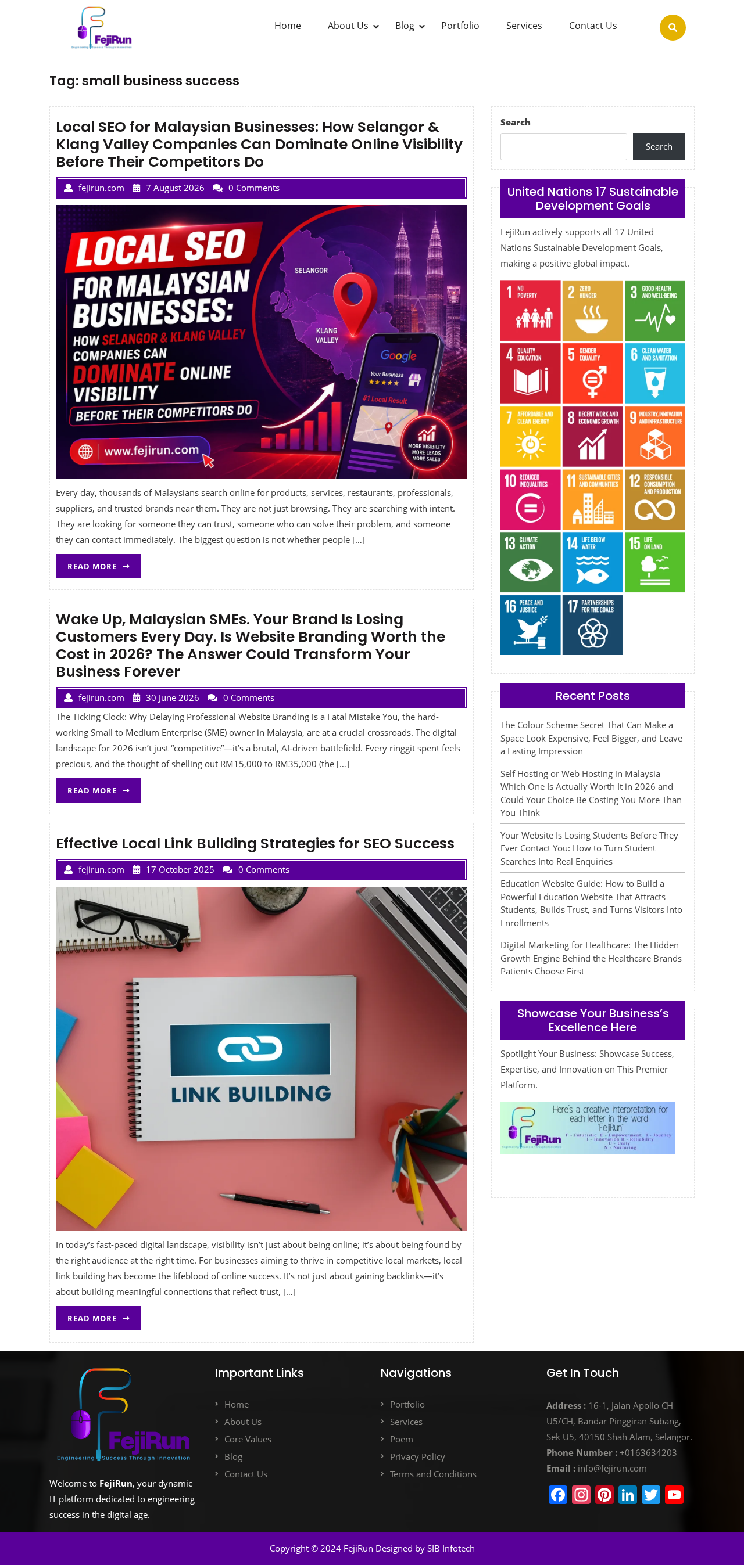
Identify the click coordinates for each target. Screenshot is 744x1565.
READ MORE (104, 562)
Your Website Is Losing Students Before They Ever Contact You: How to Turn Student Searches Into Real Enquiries (589, 848)
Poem (401, 1439)
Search (515, 122)
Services (524, 25)
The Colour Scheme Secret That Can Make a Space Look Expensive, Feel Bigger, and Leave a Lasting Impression (591, 738)
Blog (404, 25)
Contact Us (593, 25)
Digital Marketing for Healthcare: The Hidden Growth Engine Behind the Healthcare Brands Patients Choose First (591, 958)
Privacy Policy (417, 1456)
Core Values (247, 1439)
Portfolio (460, 25)
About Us (348, 25)
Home (287, 25)
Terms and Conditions (433, 1474)
